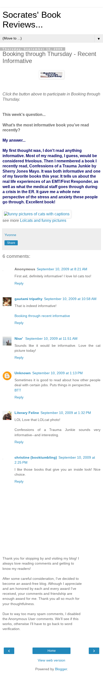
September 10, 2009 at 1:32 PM (65, 413)
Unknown (22, 373)
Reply (19, 283)
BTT (17, 390)
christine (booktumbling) (35, 457)
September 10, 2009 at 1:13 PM (57, 373)
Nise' (19, 338)
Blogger (61, 669)
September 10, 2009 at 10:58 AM (70, 299)
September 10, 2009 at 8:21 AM (62, 269)
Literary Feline (26, 413)
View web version (51, 660)
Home (52, 651)
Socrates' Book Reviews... (31, 19)
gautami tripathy (28, 299)
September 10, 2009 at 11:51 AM (51, 338)
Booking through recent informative (42, 316)
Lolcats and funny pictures (43, 220)
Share (11, 243)
